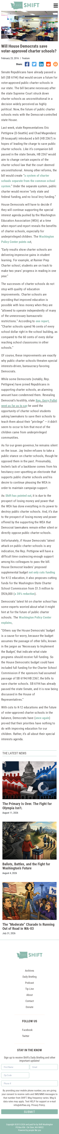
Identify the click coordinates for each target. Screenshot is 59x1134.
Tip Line (29, 989)
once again (42, 718)
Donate (29, 1007)
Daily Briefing (30, 976)
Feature (26, 58)
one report (42, 321)
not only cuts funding (42, 572)
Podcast (29, 982)
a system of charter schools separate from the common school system (28, 180)
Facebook (27, 1030)
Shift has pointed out (18, 495)
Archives (29, 970)
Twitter (25, 1036)
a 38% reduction (25, 593)
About (29, 995)
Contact (29, 1001)
